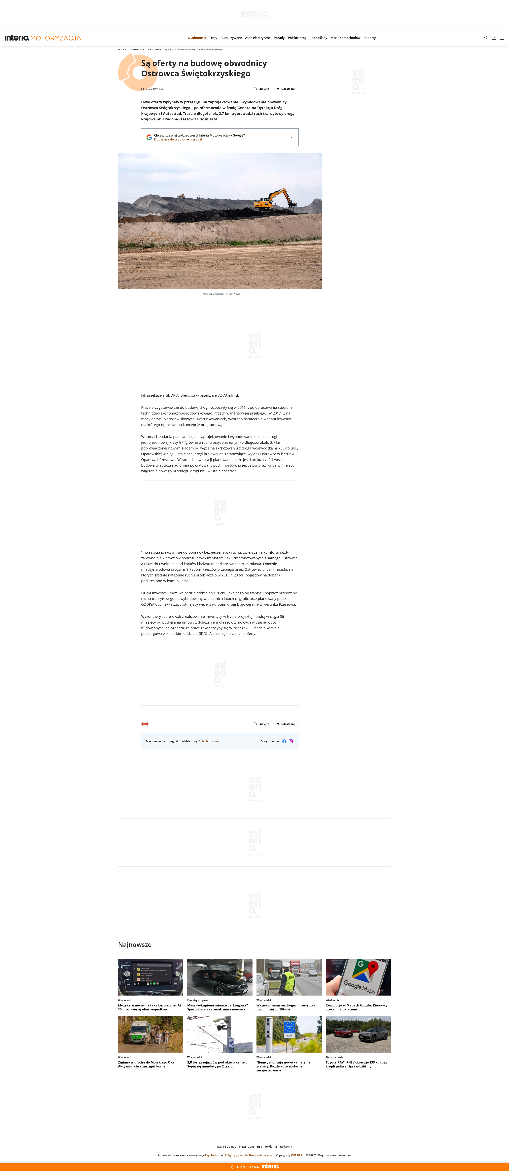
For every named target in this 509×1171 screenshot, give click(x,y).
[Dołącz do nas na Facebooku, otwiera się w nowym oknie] (284, 741)
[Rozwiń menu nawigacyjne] (502, 38)
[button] (197, 38)
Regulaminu (212, 1155)
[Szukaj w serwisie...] (486, 38)
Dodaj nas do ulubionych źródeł (199, 139)
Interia (122, 49)
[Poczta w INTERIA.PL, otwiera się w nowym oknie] (494, 38)
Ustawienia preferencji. (262, 1155)
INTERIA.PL (297, 1155)
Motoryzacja (137, 49)
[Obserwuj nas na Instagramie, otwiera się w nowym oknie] (291, 741)
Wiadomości (154, 49)
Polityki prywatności (236, 1155)
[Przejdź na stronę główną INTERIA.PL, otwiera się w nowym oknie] (17, 38)
